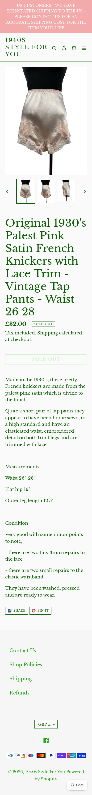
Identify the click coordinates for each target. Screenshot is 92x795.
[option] (26, 191)
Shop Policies (25, 664)
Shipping (47, 333)
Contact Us (22, 650)
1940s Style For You (26, 47)
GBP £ (44, 724)
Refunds (19, 693)
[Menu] (84, 47)
